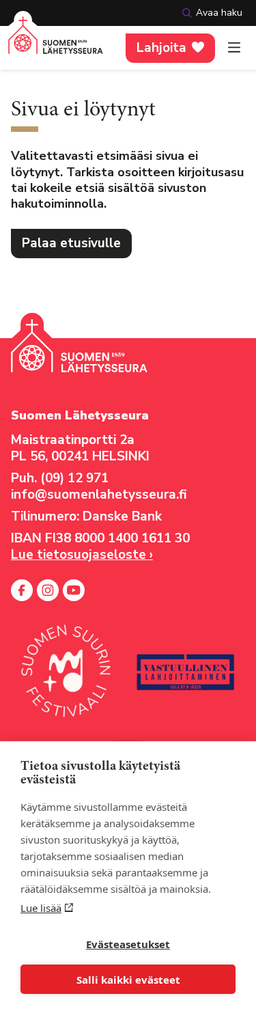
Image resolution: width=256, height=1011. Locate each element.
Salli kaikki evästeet (128, 979)
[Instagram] (48, 590)
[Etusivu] (55, 43)
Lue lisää (40, 908)
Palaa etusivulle (71, 243)
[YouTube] (74, 590)
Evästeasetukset (128, 944)
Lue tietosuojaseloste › (82, 555)
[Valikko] (234, 47)
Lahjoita (161, 48)
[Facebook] (22, 590)
